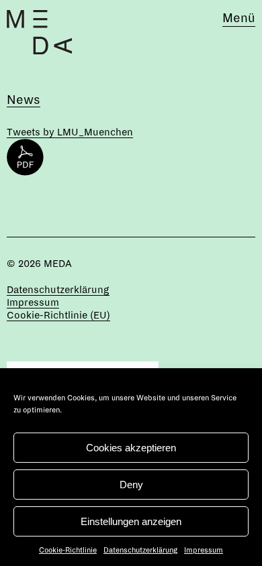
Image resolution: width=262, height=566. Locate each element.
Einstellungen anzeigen (131, 521)
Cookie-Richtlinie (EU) (58, 315)
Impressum (203, 550)
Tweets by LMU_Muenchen (70, 132)
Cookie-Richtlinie (68, 550)
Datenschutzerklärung (140, 550)
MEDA (58, 263)
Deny (131, 484)
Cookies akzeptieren (131, 447)
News (23, 100)
